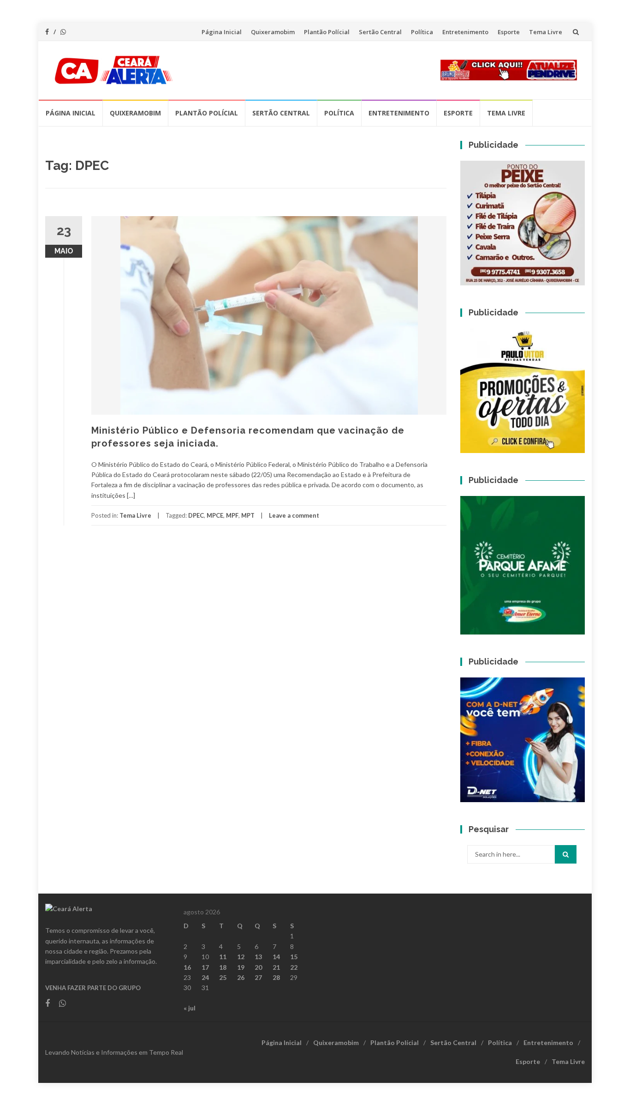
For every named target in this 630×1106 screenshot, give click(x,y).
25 (222, 977)
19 (240, 967)
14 (276, 957)
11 (222, 957)
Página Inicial (222, 32)
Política (422, 32)
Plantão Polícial (327, 32)
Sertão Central (380, 32)
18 (222, 967)
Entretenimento (465, 32)
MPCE (215, 515)
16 (187, 967)
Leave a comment (294, 515)
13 (258, 957)
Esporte (509, 32)
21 (276, 967)
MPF (232, 515)
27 (258, 977)
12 (240, 957)
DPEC (196, 515)
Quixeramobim (273, 32)
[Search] (566, 854)
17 (205, 967)
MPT (248, 515)
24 (205, 977)
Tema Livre (545, 32)
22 (293, 967)
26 (240, 977)
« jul (190, 1008)
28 (276, 977)
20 (258, 967)
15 (293, 957)
